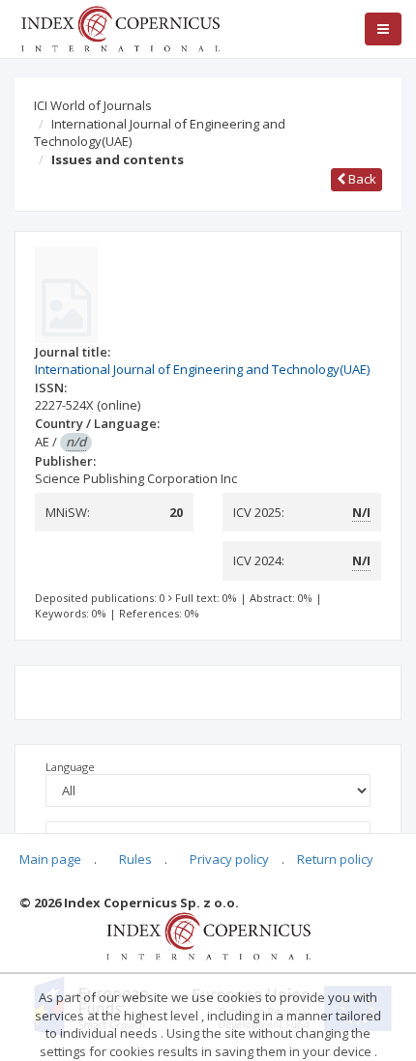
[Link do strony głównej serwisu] (120, 27)
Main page (50, 859)
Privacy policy (229, 859)
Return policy (335, 859)
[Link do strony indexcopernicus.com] (208, 935)
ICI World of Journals (93, 105)
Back (360, 178)
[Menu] (383, 29)
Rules (135, 859)
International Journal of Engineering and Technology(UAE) (159, 133)
